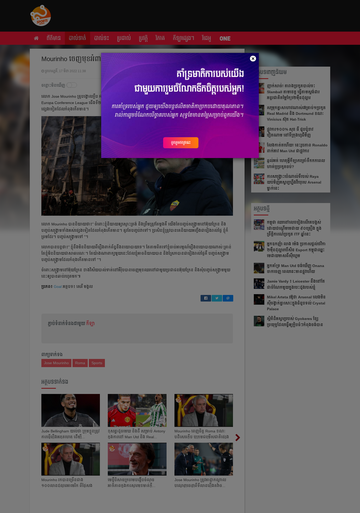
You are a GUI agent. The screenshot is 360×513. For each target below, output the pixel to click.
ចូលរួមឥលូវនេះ (181, 142)
